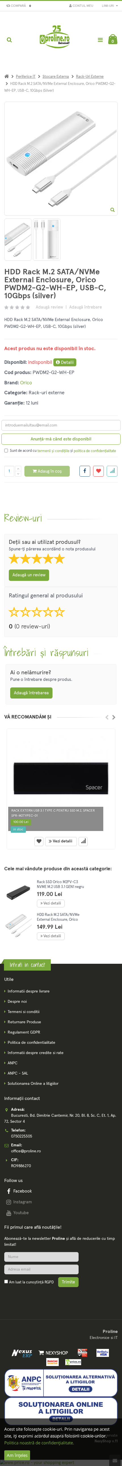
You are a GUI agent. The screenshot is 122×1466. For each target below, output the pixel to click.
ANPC (13, 1063)
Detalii (67, 362)
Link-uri (108, 5)
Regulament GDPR (24, 1032)
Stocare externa (56, 77)
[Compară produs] (83, 841)
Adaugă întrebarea (31, 693)
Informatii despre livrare (29, 991)
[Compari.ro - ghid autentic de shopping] (31, 1296)
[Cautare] (9, 40)
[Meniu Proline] (100, 40)
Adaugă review (49, 307)
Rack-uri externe (90, 77)
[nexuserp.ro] (22, 1353)
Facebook (22, 1191)
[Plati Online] (81, 1353)
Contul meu (82, 6)
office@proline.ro (26, 1151)
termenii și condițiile (53, 451)
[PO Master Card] (51, 1362)
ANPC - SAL (18, 1073)
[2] (46, 240)
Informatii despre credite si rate (36, 1053)
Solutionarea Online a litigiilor (33, 1084)
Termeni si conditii (23, 1012)
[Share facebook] (84, 471)
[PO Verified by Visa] (101, 1353)
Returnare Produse (24, 1022)
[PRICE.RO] (71, 1362)
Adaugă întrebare (85, 307)
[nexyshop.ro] (52, 1353)
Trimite (68, 1282)
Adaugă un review (28, 575)
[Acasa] (6, 77)
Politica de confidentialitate (31, 1043)
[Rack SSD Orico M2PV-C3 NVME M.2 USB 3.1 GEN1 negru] (18, 892)
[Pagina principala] (55, 40)
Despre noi (17, 1002)
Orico (26, 383)
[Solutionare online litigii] (61, 1411)
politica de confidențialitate (95, 451)
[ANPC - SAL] (61, 1383)
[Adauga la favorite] (98, 471)
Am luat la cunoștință (31, 1282)
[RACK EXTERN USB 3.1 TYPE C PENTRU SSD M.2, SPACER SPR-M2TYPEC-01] (61, 781)
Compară (20, 6)
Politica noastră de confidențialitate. (39, 1442)
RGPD (49, 1282)
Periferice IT (25, 77)
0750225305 (21, 1136)
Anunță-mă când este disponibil (61, 439)
